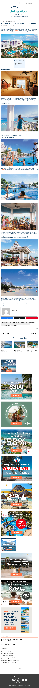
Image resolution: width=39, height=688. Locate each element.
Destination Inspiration (5, 658)
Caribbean (9, 323)
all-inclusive (4, 323)
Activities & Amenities (18, 63)
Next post (33, 333)
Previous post (6, 333)
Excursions (16, 65)
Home (10, 685)
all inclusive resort (21, 322)
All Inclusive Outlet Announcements (7, 653)
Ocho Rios (27, 323)
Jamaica (13, 323)
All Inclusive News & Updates (6, 651)
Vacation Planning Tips (20, 685)
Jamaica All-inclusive (20, 323)
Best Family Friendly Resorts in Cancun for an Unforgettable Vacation (19, 350)
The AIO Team (14, 310)
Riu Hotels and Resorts (6, 325)
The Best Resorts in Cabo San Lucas (7, 640)
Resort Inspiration (14, 685)
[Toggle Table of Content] (23, 60)
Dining (16, 64)
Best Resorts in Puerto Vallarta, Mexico (8, 644)
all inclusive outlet (13, 322)
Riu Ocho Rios (16, 30)
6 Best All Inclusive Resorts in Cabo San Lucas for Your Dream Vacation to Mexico (16, 641)
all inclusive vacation (30, 322)
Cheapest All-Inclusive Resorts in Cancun (8, 643)
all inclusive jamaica (5, 322)
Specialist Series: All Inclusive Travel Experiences (10, 660)
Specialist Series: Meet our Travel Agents (8, 662)
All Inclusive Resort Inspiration (8, 21)
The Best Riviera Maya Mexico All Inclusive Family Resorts (12, 639)
